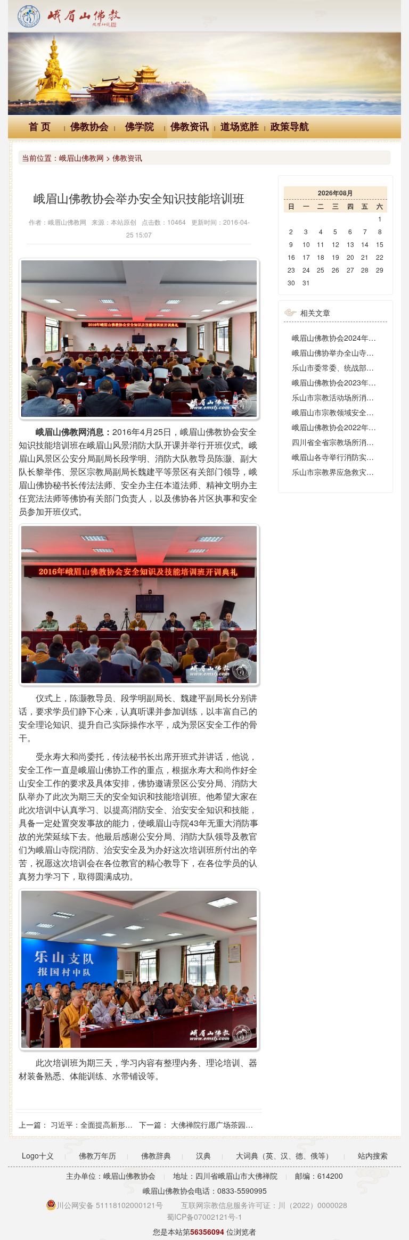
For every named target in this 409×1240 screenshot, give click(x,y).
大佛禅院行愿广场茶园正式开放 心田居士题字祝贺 (254, 1124)
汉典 (203, 1155)
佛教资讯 (189, 126)
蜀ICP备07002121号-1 (204, 1216)
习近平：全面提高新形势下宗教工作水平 (118, 1124)
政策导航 (290, 126)
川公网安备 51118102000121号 (109, 1205)
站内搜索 (373, 1155)
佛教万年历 (97, 1155)
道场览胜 (239, 126)
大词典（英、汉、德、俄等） (284, 1155)
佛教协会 (89, 126)
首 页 (40, 126)
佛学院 (139, 126)
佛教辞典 (156, 1155)
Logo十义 (38, 1155)
